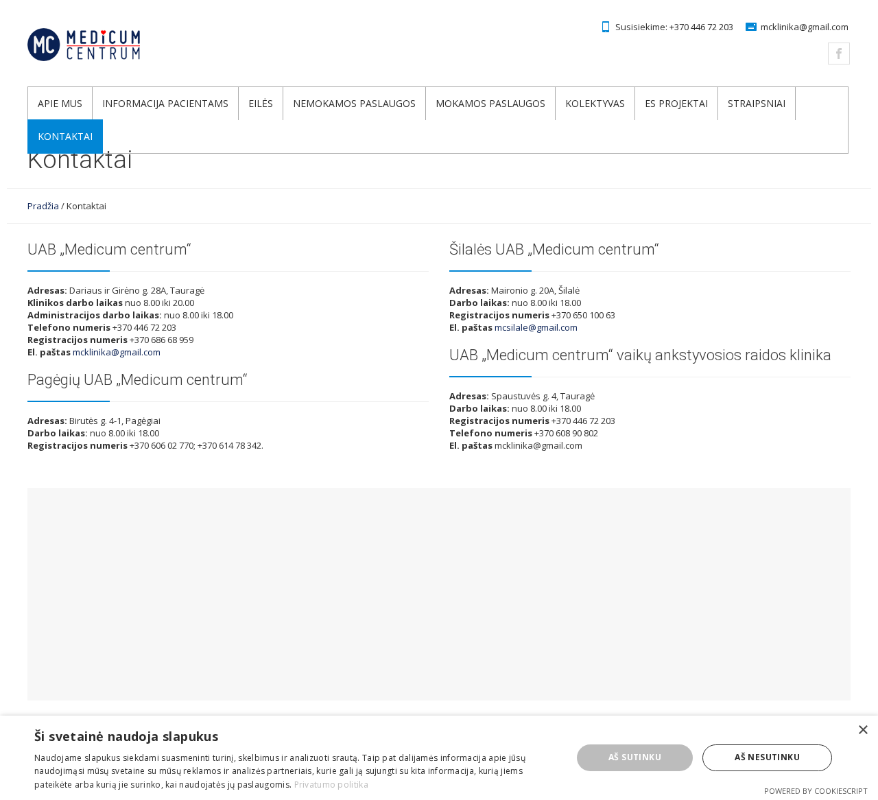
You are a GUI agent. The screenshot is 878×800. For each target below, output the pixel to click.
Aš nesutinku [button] (767, 757)
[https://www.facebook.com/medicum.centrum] (839, 53)
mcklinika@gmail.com (805, 27)
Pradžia (43, 206)
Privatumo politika (331, 784)
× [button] (862, 730)
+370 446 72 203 (701, 27)
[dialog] (439, 758)
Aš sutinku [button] (634, 757)
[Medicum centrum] (111, 44)
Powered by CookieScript (816, 791)
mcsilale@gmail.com (536, 327)
